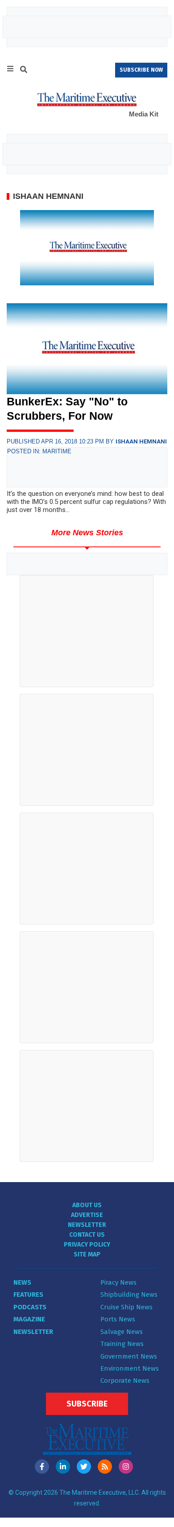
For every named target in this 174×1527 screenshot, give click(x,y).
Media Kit (143, 114)
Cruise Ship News (126, 1307)
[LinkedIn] (63, 1466)
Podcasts (29, 1307)
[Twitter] (84, 1466)
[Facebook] (42, 1466)
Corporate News (124, 1380)
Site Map (87, 1254)
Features (28, 1294)
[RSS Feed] (105, 1466)
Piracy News (118, 1282)
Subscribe (87, 1404)
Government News (128, 1356)
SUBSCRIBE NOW (141, 70)
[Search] (24, 71)
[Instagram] (126, 1466)
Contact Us (87, 1235)
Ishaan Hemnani (141, 441)
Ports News (117, 1319)
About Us (87, 1205)
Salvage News (121, 1332)
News (22, 1282)
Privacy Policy (87, 1244)
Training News (122, 1344)
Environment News (129, 1368)
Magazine (29, 1319)
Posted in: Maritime (39, 451)
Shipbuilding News (128, 1294)
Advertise (87, 1215)
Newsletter (87, 1225)
